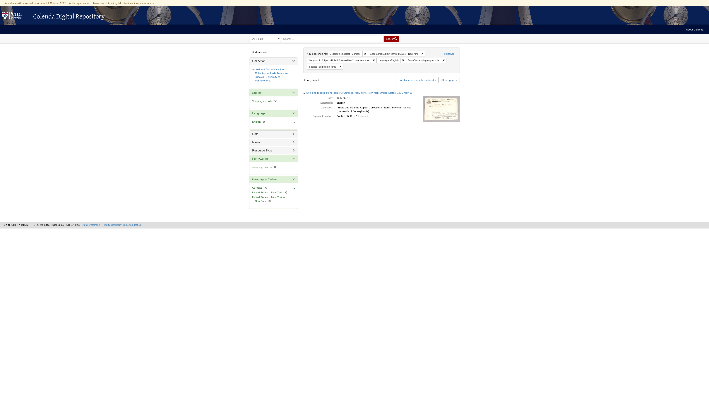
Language (259, 113)
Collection (259, 61)
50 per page (448, 80)
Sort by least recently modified (417, 80)
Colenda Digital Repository (16, 16)
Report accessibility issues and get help (122, 225)
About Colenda (694, 29)
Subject (257, 92)
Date (255, 134)
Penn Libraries (15, 225)
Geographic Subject (265, 179)
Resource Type (262, 150)
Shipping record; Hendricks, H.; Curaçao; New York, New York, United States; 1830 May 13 (359, 92)
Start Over (449, 54)
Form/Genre (260, 158)
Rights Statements (91, 225)
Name (256, 142)
